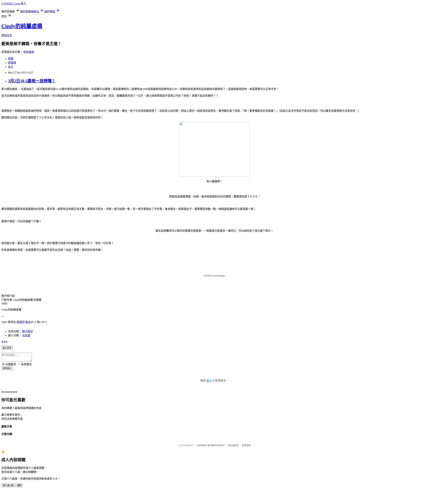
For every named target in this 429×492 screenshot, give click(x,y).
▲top (4, 341)
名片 (10, 66)
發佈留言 (7, 368)
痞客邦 (21, 322)
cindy (4, 303)
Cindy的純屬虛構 (21, 26)
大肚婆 (26, 335)
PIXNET (189, 445)
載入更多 (7, 348)
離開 (19, 485)
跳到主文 (6, 35)
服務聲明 (246, 445)
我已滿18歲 (8, 485)
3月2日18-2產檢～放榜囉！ (32, 81)
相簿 (10, 58)
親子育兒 (27, 331)
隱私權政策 (233, 445)
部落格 (12, 62)
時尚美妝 (28, 51)
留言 (28, 322)
